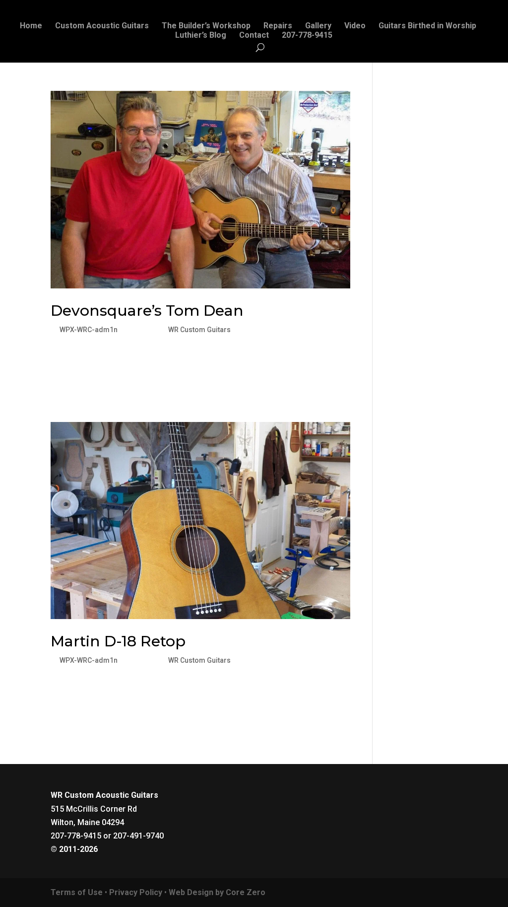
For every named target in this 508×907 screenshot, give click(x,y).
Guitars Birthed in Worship (427, 26)
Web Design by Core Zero (217, 892)
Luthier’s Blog (200, 36)
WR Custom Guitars (199, 330)
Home (31, 26)
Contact (254, 36)
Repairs (277, 26)
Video (355, 26)
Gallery (318, 26)
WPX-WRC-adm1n (89, 330)
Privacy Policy (135, 892)
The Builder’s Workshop (206, 26)
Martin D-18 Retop (118, 641)
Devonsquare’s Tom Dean (147, 310)
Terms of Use (77, 892)
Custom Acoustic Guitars (102, 26)
